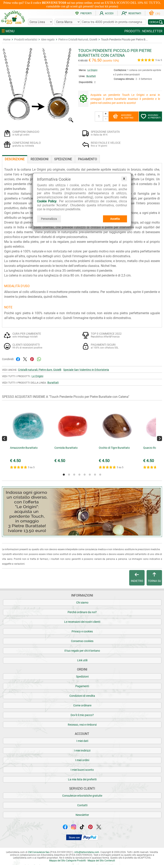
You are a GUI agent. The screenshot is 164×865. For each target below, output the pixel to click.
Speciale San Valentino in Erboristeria (86, 369)
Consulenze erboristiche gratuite (82, 795)
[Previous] (4, 438)
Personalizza (49, 218)
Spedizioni (82, 676)
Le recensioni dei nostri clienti (82, 621)
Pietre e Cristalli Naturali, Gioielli (77, 39)
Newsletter (82, 814)
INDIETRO (137, 580)
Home (6, 39)
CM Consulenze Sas (38, 852)
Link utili (82, 660)
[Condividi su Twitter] (25, 359)
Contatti (82, 805)
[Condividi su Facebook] (18, 359)
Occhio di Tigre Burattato (114, 447)
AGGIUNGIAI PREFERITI (154, 116)
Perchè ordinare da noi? (82, 612)
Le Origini (92, 70)
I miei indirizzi (82, 750)
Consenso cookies (82, 641)
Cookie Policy (47, 201)
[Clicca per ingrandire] (38, 121)
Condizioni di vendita (82, 695)
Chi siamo (82, 602)
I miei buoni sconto (82, 769)
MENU (9, 31)
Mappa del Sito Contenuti (101, 860)
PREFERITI (86, 13)
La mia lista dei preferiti (82, 779)
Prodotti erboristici (25, 39)
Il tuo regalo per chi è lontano (82, 650)
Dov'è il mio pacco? (82, 715)
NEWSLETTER (152, 31)
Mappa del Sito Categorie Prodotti (67, 860)
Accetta (115, 218)
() (158, 13)
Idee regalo (48, 39)
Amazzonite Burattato (24, 447)
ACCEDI (109, 13)
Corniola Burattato (66, 447)
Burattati (91, 76)
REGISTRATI (134, 13)
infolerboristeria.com (86, 852)
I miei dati (82, 740)
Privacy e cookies (82, 631)
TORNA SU (154, 580)
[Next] (159, 438)
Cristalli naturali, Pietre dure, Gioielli (39, 369)
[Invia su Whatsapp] (39, 359)
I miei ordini (82, 760)
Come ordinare (82, 705)
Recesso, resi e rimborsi (82, 724)
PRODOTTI (132, 31)
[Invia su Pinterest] (32, 359)
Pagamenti (82, 686)
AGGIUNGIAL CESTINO (127, 116)
